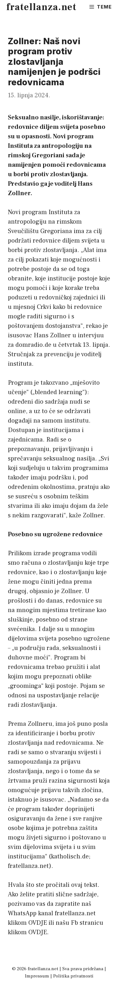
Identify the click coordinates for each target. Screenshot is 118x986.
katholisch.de (70, 856)
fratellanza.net (41, 7)
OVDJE (37, 923)
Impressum (37, 976)
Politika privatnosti (73, 976)
